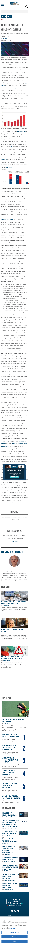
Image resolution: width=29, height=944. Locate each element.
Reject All (14, 937)
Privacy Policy (12, 928)
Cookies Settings (14, 932)
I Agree (14, 941)
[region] (14, 930)
